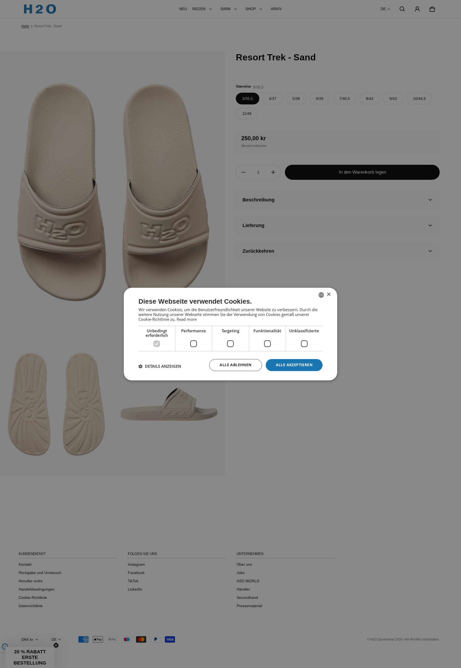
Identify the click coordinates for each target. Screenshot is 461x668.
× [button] (329, 294)
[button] (159, 366)
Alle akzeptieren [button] (294, 364)
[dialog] (230, 334)
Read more (187, 319)
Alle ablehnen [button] (235, 364)
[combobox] (321, 295)
